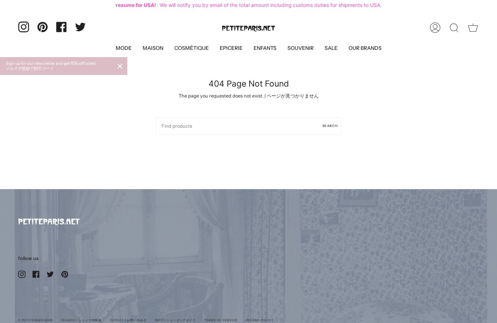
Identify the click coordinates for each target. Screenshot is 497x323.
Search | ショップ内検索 (81, 320)
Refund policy (260, 320)
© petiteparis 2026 (35, 320)
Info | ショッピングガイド (175, 320)
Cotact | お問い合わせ (128, 320)
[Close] (120, 66)
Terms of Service (220, 320)
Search (330, 126)
